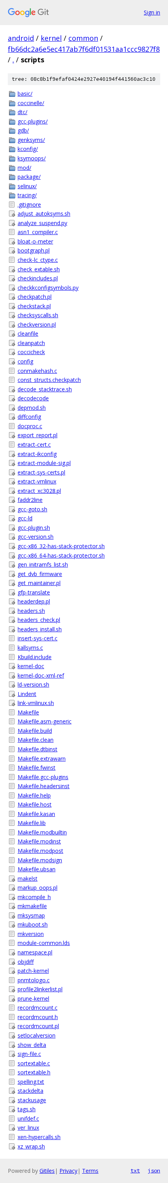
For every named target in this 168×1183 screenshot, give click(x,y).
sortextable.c (34, 1063)
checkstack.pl (34, 306)
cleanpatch (31, 343)
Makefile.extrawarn (42, 758)
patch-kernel (33, 970)
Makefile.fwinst (36, 767)
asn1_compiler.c (38, 232)
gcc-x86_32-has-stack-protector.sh (61, 546)
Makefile (28, 712)
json (154, 1170)
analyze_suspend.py (42, 223)
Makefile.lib (32, 823)
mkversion (31, 934)
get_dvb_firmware (40, 574)
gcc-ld (25, 518)
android (21, 38)
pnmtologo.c (34, 980)
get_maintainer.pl (39, 583)
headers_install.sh (40, 629)
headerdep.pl (34, 601)
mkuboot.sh (33, 924)
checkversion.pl (37, 324)
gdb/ (23, 130)
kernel (51, 38)
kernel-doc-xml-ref (41, 675)
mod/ (24, 167)
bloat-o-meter (35, 241)
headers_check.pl (39, 619)
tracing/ (27, 195)
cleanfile (28, 333)
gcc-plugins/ (33, 121)
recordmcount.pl (38, 1026)
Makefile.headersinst (44, 786)
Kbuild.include (35, 657)
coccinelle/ (31, 103)
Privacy (68, 1170)
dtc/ (22, 112)
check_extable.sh (39, 269)
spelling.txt (31, 1081)
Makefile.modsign (40, 860)
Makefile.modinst (39, 841)
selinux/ (27, 186)
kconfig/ (28, 149)
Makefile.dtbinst (37, 749)
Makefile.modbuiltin (42, 832)
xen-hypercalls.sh (39, 1137)
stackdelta (30, 1090)
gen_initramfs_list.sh (43, 564)
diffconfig (29, 416)
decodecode (33, 398)
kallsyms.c (30, 647)
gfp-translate (34, 592)
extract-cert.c (34, 444)
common (83, 38)
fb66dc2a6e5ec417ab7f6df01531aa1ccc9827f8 (84, 49)
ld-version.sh (33, 684)
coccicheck (31, 352)
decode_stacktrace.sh (45, 389)
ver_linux (28, 1127)
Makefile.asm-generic (44, 721)
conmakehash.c (37, 370)
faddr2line (30, 499)
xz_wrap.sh (31, 1146)
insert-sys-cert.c (37, 638)
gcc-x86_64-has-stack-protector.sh (61, 555)
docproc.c (30, 426)
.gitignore (29, 204)
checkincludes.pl (38, 278)
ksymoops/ (32, 158)
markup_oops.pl (37, 887)
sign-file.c (29, 1054)
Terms (90, 1170)
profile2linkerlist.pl (40, 989)
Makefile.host (35, 804)
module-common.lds (44, 943)
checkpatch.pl (35, 296)
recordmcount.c (37, 1007)
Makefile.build (35, 730)
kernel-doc (31, 666)
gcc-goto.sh (32, 509)
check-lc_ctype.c (38, 259)
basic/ (25, 93)
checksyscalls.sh (38, 315)
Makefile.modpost (40, 850)
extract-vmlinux (37, 481)
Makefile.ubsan (36, 869)
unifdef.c (28, 1118)
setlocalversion (36, 1035)
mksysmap (31, 915)
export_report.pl (37, 435)
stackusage (32, 1100)
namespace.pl (35, 952)
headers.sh (31, 610)
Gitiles (47, 1170)
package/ (29, 176)
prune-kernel (33, 998)
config (25, 361)
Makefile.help (34, 795)
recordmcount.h (38, 1017)
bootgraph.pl (34, 250)
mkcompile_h (34, 897)
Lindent (27, 694)
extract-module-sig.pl (44, 463)
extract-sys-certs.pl (41, 472)
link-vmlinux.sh (36, 703)
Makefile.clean (36, 739)
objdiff (26, 961)
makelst (28, 878)
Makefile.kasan (36, 814)
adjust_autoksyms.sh (44, 213)
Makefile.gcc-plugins (43, 777)
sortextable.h (34, 1072)
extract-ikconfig (37, 454)
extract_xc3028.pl (39, 490)
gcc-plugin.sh (34, 527)
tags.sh (27, 1109)
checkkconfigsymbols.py (48, 287)
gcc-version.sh (36, 536)
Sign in (152, 12)
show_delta (32, 1045)
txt (135, 1170)
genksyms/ (31, 140)
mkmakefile (32, 906)
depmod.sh (32, 407)
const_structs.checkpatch (49, 379)
